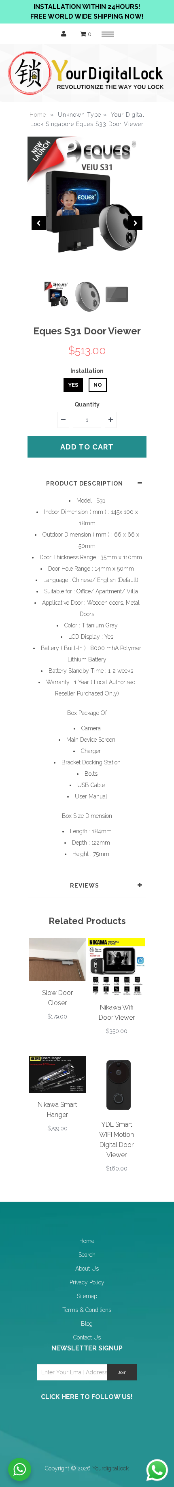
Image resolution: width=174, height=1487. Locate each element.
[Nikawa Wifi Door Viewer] (116, 993)
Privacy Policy (87, 1282)
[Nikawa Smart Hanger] (57, 1091)
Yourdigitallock (110, 1468)
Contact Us (87, 1337)
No (97, 385)
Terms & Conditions (86, 1310)
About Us (87, 1268)
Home (38, 114)
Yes (73, 385)
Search (87, 1255)
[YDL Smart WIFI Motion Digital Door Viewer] (116, 1111)
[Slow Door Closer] (57, 979)
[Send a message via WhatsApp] (157, 1470)
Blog (87, 1323)
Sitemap (87, 1296)
